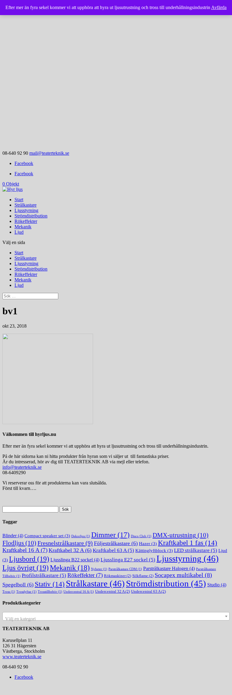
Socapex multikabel (183, 575)
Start (18, 199)
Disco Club (141, 536)
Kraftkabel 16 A (24, 550)
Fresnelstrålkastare (65, 543)
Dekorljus (80, 536)
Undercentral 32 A (112, 591)
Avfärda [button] (219, 7)
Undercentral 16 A (78, 591)
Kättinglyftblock (154, 550)
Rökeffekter (25, 221)
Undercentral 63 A (148, 591)
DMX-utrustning (180, 535)
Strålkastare (25, 205)
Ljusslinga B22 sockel (74, 559)
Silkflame (142, 575)
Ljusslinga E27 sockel (128, 560)
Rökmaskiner (117, 575)
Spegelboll (18, 585)
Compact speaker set (47, 535)
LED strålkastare (195, 550)
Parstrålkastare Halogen (169, 568)
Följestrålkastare (116, 543)
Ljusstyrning (26, 210)
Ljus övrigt (25, 567)
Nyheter (99, 569)
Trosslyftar (26, 591)
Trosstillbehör (50, 591)
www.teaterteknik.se (21, 656)
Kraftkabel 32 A (70, 550)
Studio (216, 584)
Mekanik (22, 226)
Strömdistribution (30, 215)
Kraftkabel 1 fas (187, 543)
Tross (8, 591)
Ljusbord (29, 559)
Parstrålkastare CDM (125, 569)
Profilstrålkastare (44, 575)
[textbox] (116, 619)
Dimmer (110, 535)
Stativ (50, 584)
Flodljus (19, 543)
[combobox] (116, 616)
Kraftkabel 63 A (113, 550)
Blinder (12, 535)
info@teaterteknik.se (22, 467)
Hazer (148, 543)
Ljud (19, 232)
